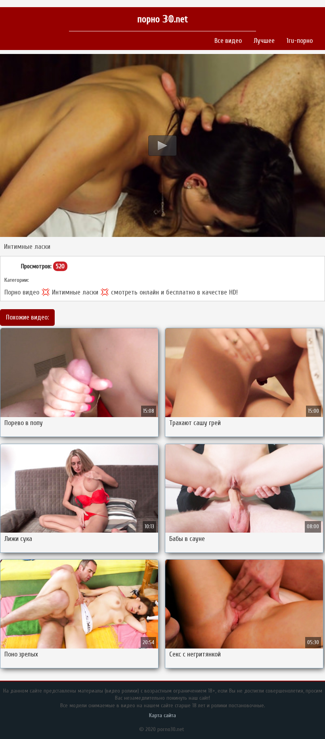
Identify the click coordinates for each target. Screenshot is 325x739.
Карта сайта (162, 715)
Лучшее (264, 40)
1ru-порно (300, 40)
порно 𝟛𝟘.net (162, 19)
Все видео (228, 40)
